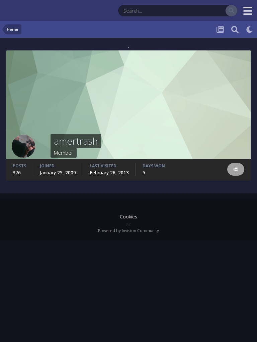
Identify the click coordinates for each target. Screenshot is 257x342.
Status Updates (202, 10)
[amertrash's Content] (235, 169)
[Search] (231, 10)
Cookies (128, 216)
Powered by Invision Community (128, 230)
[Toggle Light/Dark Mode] (249, 29)
